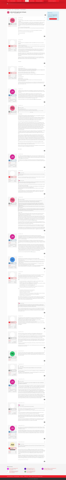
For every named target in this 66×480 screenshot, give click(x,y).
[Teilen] (45, 15)
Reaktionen (10, 74)
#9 (44, 233)
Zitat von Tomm (22, 172)
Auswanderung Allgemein (12, 472)
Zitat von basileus (22, 199)
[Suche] (57, 1)
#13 (44, 331)
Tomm (12, 13)
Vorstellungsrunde (11, 469)
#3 (44, 66)
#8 (44, 197)
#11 (44, 271)
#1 (44, 17)
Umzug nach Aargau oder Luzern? (31, 471)
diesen (26, 46)
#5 (44, 105)
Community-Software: (33, 478)
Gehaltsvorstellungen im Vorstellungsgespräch (50, 468)
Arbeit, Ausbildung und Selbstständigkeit (31, 469)
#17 (44, 402)
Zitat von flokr (22, 366)
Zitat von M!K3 (22, 381)
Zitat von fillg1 (22, 107)
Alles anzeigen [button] (31, 112)
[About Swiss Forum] (33, 5)
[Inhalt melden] (44, 36)
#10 (44, 256)
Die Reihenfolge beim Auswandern (13, 471)
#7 (44, 170)
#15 (44, 364)
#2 (44, 39)
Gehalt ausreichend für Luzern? (31, 468)
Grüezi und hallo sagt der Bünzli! (13, 468)
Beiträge (9, 25)
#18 (44, 425)
